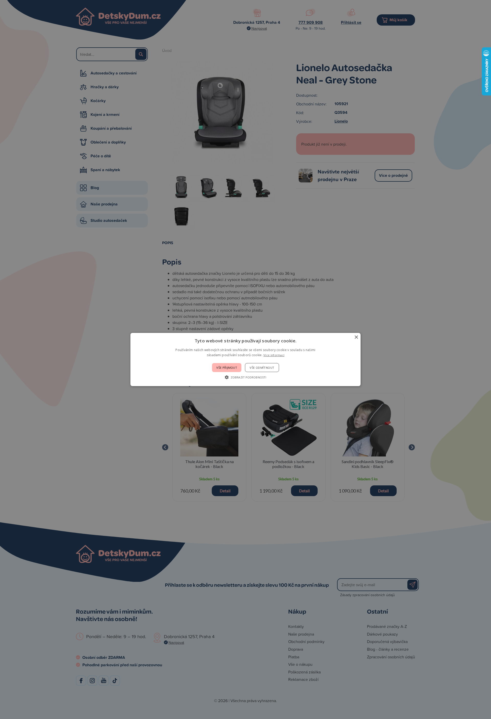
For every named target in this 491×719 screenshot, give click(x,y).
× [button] (356, 337)
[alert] (245, 359)
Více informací (273, 355)
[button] (245, 377)
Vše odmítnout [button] (262, 367)
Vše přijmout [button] (226, 367)
